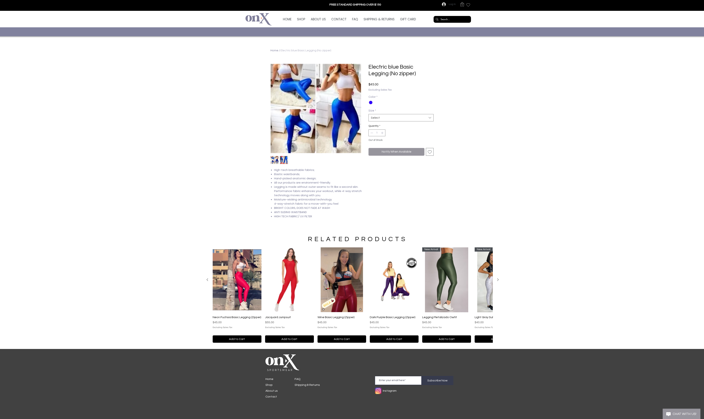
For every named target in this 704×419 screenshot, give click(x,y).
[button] (462, 4)
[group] (352, 295)
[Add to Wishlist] (430, 158)
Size (372, 116)
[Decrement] (371, 139)
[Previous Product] (207, 279)
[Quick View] (237, 279)
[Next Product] (498, 279)
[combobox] (401, 123)
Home (274, 50)
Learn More (426, 96)
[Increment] (382, 139)
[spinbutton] (377, 139)
